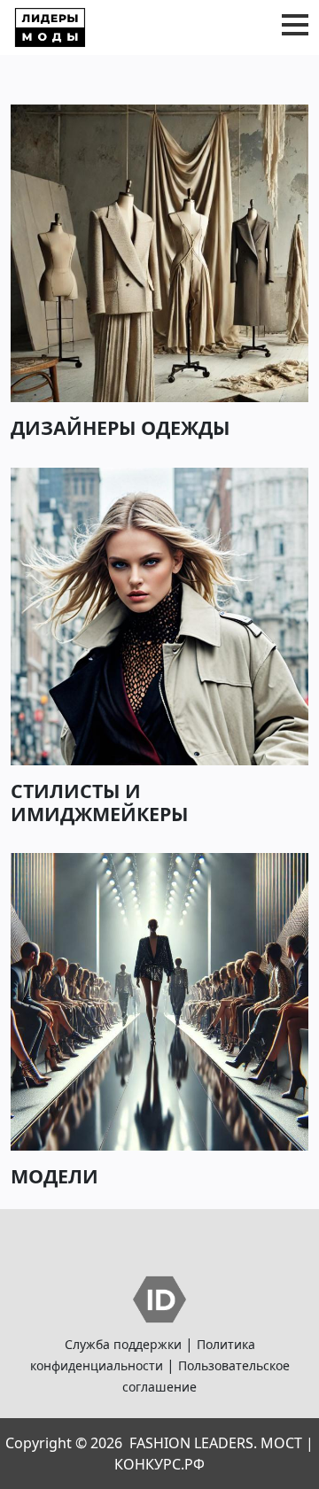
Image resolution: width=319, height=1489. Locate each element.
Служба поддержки (123, 1344)
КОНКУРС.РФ (159, 1464)
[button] (295, 25)
